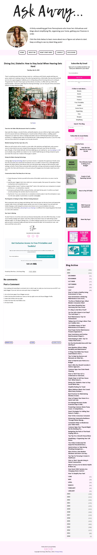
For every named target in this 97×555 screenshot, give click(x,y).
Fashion (79, 97)
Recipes (79, 117)
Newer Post (8, 342)
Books (79, 94)
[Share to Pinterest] (35, 271)
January (71, 491)
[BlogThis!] (31, 271)
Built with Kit (32, 264)
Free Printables (79, 102)
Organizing (79, 111)
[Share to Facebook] (34, 271)
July (69, 290)
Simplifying (79, 120)
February (71, 488)
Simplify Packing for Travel (76, 387)
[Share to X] (32, 271)
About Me (32, 52)
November (72, 278)
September (72, 284)
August (71, 287)
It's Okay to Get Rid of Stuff (77, 310)
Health (79, 105)
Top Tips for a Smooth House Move (79, 436)
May (69, 479)
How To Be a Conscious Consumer (79, 416)
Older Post (56, 342)
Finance (79, 99)
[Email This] (29, 271)
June (70, 476)
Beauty (79, 91)
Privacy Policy (59, 551)
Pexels (34, 123)
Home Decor (79, 108)
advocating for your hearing (27, 208)
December (72, 276)
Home (22, 52)
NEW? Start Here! (46, 52)
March (70, 485)
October (71, 281)
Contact (60, 52)
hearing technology (17, 161)
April (70, 482)
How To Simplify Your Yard (76, 473)
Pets (79, 114)
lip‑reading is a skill (55, 150)
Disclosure (71, 52)
